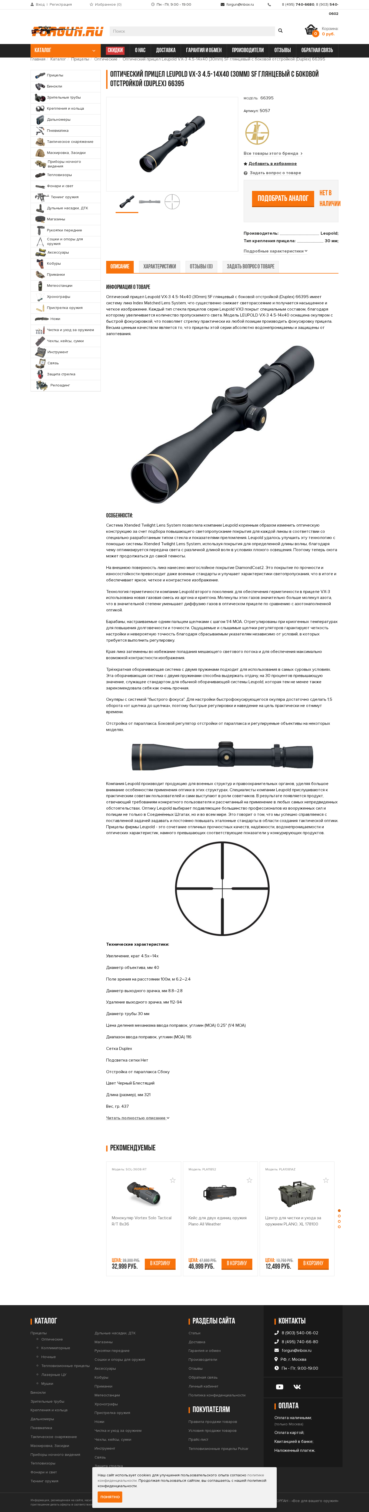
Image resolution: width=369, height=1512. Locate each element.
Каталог (58, 59)
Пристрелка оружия (112, 1412)
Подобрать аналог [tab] (283, 199)
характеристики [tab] (159, 267)
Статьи (194, 1333)
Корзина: (330, 31)
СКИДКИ (115, 51)
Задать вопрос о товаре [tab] (275, 173)
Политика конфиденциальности (217, 1395)
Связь (100, 1457)
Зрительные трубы (47, 1401)
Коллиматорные (55, 1348)
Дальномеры (42, 1419)
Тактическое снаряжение (54, 1436)
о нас (140, 51)
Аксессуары (105, 1368)
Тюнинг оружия (44, 1481)
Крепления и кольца (49, 1410)
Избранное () (108, 4)
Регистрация (61, 4)
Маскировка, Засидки (50, 1445)
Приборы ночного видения (55, 1454)
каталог (43, 51)
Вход (40, 4)
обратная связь (317, 51)
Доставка (197, 1342)
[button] (339, 1212)
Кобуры (101, 1377)
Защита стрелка (109, 1466)
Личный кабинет (203, 1386)
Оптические (106, 59)
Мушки (47, 1383)
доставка (166, 51)
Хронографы (106, 1404)
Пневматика (41, 1428)
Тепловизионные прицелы (65, 1365)
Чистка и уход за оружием (118, 1430)
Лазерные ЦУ (53, 1374)
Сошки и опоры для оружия (120, 1359)
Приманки (103, 1386)
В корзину (160, 1264)
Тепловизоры (43, 1463)
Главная (38, 59)
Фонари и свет (44, 1472)
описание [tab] (119, 267)
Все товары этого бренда (271, 153)
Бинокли (38, 1392)
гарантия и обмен (204, 51)
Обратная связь (203, 1377)
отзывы (282, 51)
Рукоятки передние (112, 1350)
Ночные (48, 1357)
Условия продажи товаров (213, 1430)
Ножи (99, 1421)
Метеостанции (107, 1395)
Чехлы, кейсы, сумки (113, 1439)
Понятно (110, 1497)
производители (248, 51)
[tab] (275, 251)
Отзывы (196, 1368)
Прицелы (80, 59)
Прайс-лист (198, 1439)
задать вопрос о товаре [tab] (250, 267)
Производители (203, 1359)
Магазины (104, 1342)
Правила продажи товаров (213, 1421)
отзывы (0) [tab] (201, 267)
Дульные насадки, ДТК (115, 1333)
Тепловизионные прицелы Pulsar (218, 1448)
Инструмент (105, 1448)
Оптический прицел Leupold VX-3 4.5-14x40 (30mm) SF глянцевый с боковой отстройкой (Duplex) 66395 (224, 59)
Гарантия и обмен (205, 1350)
